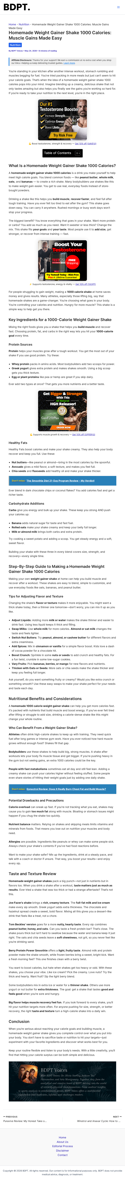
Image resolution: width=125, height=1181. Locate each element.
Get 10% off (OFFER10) (83, 434)
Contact (63, 1155)
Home (12, 24)
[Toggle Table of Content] (76, 153)
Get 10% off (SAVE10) (85, 143)
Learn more (69, 63)
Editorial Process (62, 1146)
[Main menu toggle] (118, 7)
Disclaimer (62, 1150)
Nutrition (24, 24)
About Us (62, 1141)
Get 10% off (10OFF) (85, 284)
